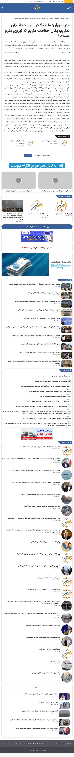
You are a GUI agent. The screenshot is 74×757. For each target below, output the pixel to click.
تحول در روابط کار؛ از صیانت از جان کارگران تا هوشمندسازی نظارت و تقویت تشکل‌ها (37, 301)
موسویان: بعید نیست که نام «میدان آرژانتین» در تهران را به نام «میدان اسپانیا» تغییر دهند (35, 482)
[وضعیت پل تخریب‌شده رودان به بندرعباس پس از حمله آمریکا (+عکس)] (66, 498)
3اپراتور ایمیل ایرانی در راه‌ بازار (64, 214)
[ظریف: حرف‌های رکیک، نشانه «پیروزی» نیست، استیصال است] (66, 594)
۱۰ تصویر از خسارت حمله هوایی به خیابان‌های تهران (46, 673)
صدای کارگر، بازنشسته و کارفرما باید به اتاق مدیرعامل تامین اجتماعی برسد (40, 344)
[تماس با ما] (28, 744)
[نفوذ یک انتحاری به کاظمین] (64, 143)
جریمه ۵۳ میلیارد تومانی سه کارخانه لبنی (38, 215)
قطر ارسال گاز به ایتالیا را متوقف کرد (48, 702)
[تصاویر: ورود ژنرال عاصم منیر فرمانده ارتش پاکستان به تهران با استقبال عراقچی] (66, 570)
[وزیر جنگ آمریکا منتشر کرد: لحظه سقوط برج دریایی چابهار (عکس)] (66, 510)
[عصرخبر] (37, 8)
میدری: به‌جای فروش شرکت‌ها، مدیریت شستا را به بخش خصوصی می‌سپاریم (37, 728)
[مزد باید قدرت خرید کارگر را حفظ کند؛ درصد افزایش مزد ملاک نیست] (66, 321)
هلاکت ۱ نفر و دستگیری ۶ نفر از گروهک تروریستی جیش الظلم (41, 694)
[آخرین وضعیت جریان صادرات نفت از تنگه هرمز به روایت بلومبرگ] (64, 713)
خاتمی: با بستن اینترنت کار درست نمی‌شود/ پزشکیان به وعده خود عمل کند (39, 447)
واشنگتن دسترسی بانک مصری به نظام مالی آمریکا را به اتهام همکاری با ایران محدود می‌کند (33, 720)
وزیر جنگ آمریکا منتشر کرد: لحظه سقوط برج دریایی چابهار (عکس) (42, 506)
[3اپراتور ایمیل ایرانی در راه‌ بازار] (61, 206)
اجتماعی (63, 18)
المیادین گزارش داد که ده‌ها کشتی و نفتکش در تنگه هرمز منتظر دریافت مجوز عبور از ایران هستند (34, 470)
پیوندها (11, 744)
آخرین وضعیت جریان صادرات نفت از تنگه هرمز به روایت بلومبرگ (46, 1)
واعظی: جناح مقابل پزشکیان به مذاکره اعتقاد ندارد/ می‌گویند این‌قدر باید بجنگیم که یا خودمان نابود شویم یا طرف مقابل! (31, 460)
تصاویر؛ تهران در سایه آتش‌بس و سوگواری (48, 578)
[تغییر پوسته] (2, 9)
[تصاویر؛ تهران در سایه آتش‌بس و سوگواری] (66, 582)
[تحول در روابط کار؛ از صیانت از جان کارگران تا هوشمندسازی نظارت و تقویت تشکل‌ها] (66, 304)
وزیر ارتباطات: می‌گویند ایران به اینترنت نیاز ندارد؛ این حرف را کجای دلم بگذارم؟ (38, 554)
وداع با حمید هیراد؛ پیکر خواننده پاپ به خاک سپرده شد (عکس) (43, 637)
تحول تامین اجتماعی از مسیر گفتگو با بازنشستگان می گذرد (44, 293)
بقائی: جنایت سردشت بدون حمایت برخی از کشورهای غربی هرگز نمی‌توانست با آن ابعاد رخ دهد (34, 518)
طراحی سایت (43, 750)
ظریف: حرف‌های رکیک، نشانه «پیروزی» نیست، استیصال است (43, 590)
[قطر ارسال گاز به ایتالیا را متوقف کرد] (64, 705)
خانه (67, 18)
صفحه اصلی (22, 744)
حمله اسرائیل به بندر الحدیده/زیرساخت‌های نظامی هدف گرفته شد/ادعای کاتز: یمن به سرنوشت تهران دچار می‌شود (13, 216)
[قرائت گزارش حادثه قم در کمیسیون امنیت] (30, 143)
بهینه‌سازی (35, 750)
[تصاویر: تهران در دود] (66, 665)
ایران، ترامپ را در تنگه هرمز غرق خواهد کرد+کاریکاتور (45, 542)
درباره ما (16, 744)
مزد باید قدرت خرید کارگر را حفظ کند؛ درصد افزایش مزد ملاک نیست (41, 318)
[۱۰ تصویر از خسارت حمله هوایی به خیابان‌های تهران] (66, 677)
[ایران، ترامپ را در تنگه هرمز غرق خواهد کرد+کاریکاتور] (66, 546)
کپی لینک (28, 155)
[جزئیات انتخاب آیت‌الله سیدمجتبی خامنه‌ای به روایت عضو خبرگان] (66, 629)
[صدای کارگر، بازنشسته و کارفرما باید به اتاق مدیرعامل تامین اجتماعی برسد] (66, 346)
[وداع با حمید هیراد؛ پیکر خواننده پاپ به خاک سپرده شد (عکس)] (66, 641)
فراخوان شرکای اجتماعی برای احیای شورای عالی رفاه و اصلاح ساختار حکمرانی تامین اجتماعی (35, 335)
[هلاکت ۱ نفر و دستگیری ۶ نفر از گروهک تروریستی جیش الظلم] (64, 696)
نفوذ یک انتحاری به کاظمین (49, 141)
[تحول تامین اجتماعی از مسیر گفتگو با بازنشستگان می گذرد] (66, 295)
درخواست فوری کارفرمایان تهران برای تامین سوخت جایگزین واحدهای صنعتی (39, 310)
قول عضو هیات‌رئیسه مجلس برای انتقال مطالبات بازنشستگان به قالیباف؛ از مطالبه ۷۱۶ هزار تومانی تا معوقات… (33, 362)
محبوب (37, 687)
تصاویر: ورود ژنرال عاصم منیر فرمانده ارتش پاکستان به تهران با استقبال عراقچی (39, 566)
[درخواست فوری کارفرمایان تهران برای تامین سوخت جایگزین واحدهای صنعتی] (66, 312)
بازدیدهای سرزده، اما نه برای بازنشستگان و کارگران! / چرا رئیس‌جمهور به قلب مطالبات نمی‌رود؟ (34, 284)
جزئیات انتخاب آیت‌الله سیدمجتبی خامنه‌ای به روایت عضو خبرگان (42, 625)
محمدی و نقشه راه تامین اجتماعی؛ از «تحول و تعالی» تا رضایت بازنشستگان (39, 353)
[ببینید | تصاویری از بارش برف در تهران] (66, 653)
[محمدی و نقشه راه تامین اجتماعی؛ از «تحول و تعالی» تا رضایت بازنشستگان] (66, 355)
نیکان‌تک (29, 750)
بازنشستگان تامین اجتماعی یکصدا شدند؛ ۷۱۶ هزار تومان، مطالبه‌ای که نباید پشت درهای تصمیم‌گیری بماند (31, 327)
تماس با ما (4, 744)
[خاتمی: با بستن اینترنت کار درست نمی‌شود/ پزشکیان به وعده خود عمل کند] (66, 451)
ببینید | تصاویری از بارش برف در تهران (50, 649)
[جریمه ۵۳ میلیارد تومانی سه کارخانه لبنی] (37, 206)
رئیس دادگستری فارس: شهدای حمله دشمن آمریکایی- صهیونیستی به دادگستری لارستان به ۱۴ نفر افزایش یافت (31, 614)
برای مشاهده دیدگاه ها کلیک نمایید (37, 227)
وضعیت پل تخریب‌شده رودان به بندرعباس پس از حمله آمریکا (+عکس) (40, 494)
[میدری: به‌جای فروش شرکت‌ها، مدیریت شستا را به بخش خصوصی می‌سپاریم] (64, 731)
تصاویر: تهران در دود (54, 661)
